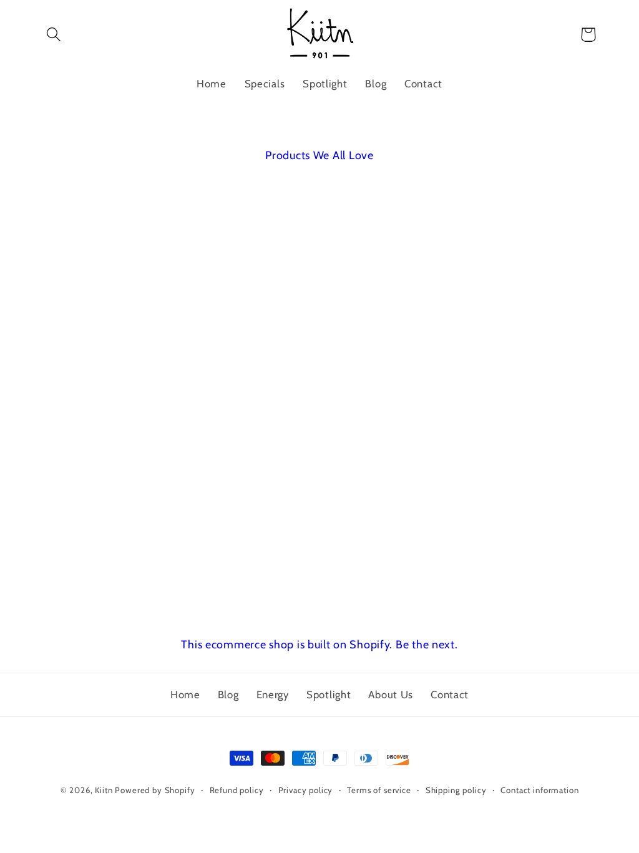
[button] (54, 34)
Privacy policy (305, 790)
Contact (450, 694)
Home (185, 694)
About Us (390, 694)
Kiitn (103, 790)
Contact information (539, 790)
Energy (272, 694)
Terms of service (379, 790)
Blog (228, 694)
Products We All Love (319, 155)
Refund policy (237, 790)
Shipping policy (456, 790)
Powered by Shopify (155, 790)
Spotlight (328, 694)
